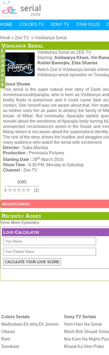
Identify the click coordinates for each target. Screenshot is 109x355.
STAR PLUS (88, 24)
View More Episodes (19, 222)
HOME (6, 24)
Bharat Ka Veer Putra (84, 346)
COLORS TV (31, 24)
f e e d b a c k (2, 68)
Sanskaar (10, 346)
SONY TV (60, 24)
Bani (5, 339)
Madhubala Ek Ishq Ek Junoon (30, 324)
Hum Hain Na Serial (83, 324)
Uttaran (8, 331)
